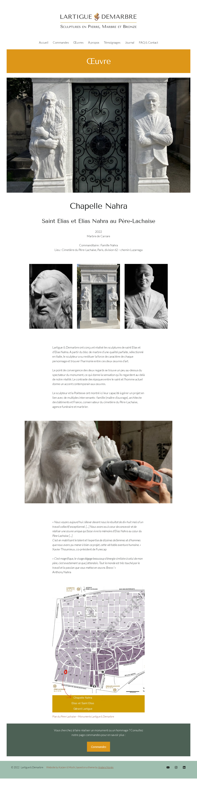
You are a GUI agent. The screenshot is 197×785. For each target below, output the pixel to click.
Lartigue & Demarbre (32, 767)
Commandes (98, 746)
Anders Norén (105, 767)
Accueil (43, 42)
